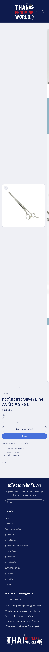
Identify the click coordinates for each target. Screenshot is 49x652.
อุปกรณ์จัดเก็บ (10, 562)
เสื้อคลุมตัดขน (10, 551)
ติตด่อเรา (8, 585)
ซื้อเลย (24, 436)
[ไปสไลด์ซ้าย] (19, 387)
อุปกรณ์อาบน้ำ (11, 557)
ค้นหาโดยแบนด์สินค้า (13, 529)
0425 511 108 (16, 599)
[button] (5, 11)
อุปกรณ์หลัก (10, 535)
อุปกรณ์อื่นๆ (9, 579)
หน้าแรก (8, 518)
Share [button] (7, 463)
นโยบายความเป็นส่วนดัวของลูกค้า (22, 626)
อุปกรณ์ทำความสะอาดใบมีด (16, 546)
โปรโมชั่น (9, 524)
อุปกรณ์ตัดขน (10, 540)
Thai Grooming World (23, 616)
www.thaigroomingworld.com (26, 611)
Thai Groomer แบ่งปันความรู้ (28, 621)
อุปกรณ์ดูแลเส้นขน (12, 568)
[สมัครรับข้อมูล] (41, 502)
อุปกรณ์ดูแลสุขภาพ (12, 573)
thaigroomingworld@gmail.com (26, 606)
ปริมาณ (5, 415)
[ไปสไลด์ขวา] (29, 387)
